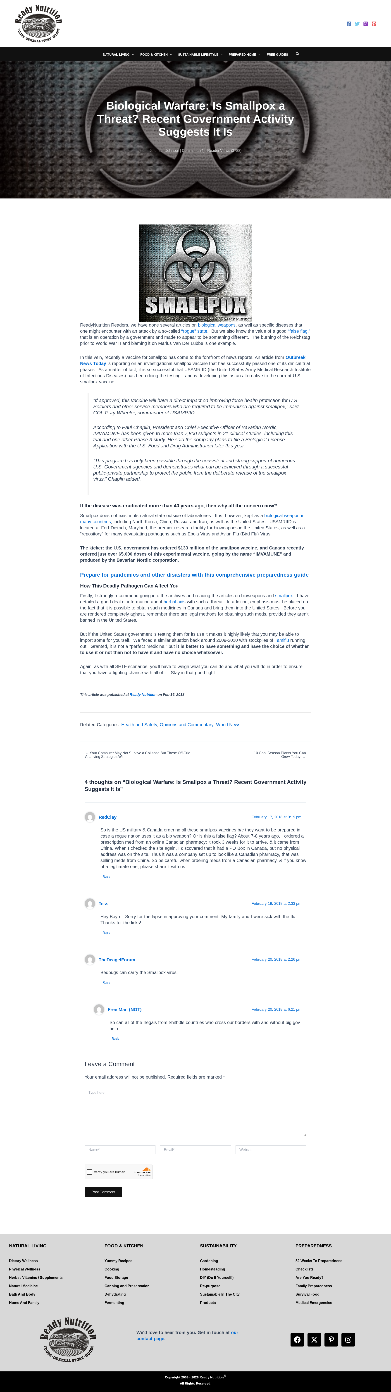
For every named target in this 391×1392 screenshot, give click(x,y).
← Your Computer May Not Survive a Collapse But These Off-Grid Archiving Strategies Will (137, 755)
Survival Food (307, 1294)
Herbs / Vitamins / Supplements (36, 1278)
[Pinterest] (374, 23)
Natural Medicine (23, 1286)
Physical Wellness (24, 1269)
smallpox (284, 595)
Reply (106, 876)
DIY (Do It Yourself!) (217, 1278)
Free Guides (277, 54)
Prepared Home (242, 54)
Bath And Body (22, 1294)
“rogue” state (194, 331)
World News (228, 724)
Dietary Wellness (23, 1261)
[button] (297, 1340)
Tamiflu (282, 640)
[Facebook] (348, 23)
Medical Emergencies (314, 1303)
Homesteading (212, 1269)
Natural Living (116, 54)
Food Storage (116, 1278)
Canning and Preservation (127, 1286)
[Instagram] (365, 23)
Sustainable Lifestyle (198, 54)
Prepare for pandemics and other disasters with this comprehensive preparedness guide (194, 575)
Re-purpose (210, 1286)
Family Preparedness (314, 1286)
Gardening (209, 1261)
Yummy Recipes (118, 1261)
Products (208, 1303)
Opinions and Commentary (186, 724)
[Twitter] (357, 23)
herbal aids (175, 601)
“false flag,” (299, 331)
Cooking (112, 1269)
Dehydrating (115, 1294)
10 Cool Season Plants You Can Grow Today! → (280, 755)
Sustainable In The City (220, 1294)
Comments (190, 151)
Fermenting (114, 1303)
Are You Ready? (310, 1278)
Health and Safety (139, 724)
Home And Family (24, 1303)
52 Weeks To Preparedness (319, 1261)
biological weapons (217, 324)
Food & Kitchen (154, 54)
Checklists (305, 1269)
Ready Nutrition (143, 695)
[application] (132, 55)
